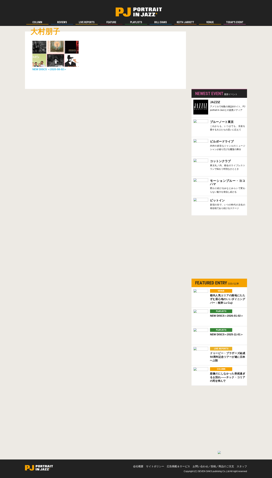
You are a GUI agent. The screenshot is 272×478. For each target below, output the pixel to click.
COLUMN (221, 369)
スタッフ (242, 466)
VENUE (221, 291)
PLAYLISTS (221, 311)
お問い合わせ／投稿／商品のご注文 (213, 466)
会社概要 (138, 466)
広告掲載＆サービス (178, 466)
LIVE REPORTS (221, 348)
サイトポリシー (155, 466)
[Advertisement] (219, 59)
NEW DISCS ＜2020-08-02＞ (49, 69)
